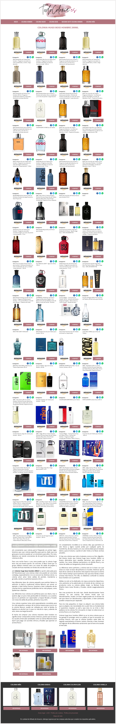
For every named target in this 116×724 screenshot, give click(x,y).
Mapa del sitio (57, 716)
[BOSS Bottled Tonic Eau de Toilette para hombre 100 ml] (46, 313)
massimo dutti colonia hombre (72, 22)
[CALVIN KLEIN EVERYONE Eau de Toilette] (69, 381)
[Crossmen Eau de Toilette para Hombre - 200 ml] (92, 415)
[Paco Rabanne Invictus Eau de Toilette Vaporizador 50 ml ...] (23, 639)
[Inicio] (58, 18)
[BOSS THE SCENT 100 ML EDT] (23, 313)
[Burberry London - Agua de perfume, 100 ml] (46, 639)
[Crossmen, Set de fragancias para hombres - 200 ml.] (46, 517)
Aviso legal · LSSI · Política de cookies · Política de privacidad (58, 713)
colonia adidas (44, 684)
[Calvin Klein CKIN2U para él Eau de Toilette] (92, 313)
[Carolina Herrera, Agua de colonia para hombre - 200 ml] (23, 415)
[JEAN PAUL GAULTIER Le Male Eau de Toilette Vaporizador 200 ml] (23, 347)
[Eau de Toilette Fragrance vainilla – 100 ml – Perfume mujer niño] (46, 662)
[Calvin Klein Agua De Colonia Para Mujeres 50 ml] (92, 639)
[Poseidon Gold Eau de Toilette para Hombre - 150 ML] (46, 381)
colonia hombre (26, 22)
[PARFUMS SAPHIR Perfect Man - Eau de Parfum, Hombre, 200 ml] (69, 347)
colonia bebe (53, 22)
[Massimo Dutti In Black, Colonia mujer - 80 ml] (23, 662)
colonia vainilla (100, 684)
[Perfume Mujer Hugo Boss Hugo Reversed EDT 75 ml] (46, 449)
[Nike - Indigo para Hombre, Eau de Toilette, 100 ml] (69, 639)
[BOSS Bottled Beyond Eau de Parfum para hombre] (46, 211)
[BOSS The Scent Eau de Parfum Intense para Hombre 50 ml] (69, 177)
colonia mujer (41, 22)
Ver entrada (23, 650)
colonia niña (90, 22)
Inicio (16, 22)
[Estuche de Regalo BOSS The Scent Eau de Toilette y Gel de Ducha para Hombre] (92, 279)
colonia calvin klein (72, 684)
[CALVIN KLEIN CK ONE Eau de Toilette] (46, 109)
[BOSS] (92, 177)
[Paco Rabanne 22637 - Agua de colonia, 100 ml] (46, 245)
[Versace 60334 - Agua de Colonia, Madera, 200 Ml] (46, 347)
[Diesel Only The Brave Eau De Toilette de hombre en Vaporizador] (69, 313)
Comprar (28, 52)
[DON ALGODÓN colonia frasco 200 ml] (92, 381)
